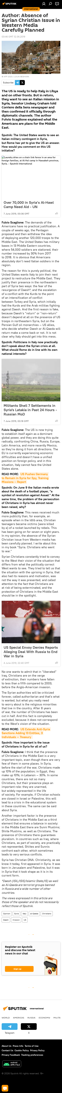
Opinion (6, 913)
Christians (46, 913)
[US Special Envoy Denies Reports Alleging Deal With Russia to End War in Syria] (31, 622)
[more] (56, 213)
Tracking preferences (32, 1054)
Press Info (18, 1045)
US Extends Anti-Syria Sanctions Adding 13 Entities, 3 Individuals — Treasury (26, 733)
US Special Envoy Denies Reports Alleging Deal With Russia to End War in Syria (31, 651)
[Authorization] (44, 3)
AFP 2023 (8, 76)
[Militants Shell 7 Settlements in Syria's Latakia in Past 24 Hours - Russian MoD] (31, 380)
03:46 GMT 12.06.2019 (13, 36)
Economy (44, 1017)
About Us (6, 1045)
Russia (31, 1017)
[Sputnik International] (10, 4)
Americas (18, 1017)
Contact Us (7, 1050)
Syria (16, 913)
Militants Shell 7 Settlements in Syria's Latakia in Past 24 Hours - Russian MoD (30, 409)
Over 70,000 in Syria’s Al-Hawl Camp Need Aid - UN (29, 204)
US (25, 920)
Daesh (6, 920)
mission (16, 920)
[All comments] (5, 1088)
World (6, 1017)
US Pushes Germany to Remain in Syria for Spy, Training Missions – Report (25, 478)
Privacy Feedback (11, 1054)
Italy (24, 913)
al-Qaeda (34, 913)
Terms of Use (32, 1045)
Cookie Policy (22, 1050)
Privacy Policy (37, 1050)
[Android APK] (11, 1064)
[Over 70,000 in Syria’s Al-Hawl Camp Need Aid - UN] (31, 177)
